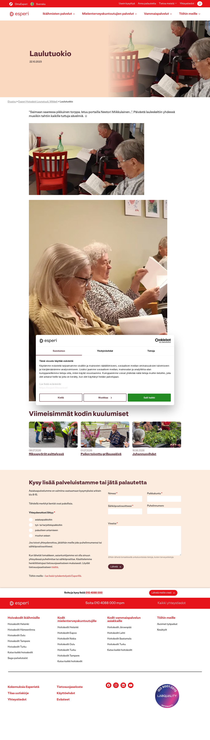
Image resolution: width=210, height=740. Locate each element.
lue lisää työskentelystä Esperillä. (63, 576)
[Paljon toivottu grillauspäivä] (105, 435)
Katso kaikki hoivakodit (20, 652)
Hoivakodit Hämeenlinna (21, 630)
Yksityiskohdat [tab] (105, 351)
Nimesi (112, 493)
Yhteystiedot (187, 3)
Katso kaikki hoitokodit (69, 661)
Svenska (41, 4)
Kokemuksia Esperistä (23, 687)
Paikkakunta (154, 493)
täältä (55, 567)
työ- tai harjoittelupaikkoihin (48, 525)
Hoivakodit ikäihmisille (24, 618)
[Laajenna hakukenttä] (199, 3)
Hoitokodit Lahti (116, 633)
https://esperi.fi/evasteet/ (53, 387)
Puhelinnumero (155, 506)
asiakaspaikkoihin (43, 520)
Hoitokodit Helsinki (68, 627)
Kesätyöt (162, 630)
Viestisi (113, 523)
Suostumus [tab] (59, 351)
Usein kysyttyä (127, 3)
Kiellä (61, 397)
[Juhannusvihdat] (156, 435)
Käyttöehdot (66, 693)
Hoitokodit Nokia (66, 639)
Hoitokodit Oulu (66, 644)
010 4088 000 (94, 593)
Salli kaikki (149, 397)
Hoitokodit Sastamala (119, 639)
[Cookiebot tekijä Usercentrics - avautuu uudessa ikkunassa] (157, 340)
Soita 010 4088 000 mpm (105, 603)
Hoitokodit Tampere (68, 656)
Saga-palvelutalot (18, 658)
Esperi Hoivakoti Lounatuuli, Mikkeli (37, 102)
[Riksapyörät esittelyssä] (53, 435)
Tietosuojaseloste (70, 687)
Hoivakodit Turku (17, 647)
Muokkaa (103, 397)
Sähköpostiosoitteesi (120, 506)
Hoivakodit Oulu (16, 635)
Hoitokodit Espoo (67, 633)
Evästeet (63, 699)
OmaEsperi (21, 4)
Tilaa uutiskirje (18, 693)
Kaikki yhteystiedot (172, 603)
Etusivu (12, 102)
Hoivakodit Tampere (19, 641)
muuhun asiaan (42, 536)
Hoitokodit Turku (66, 650)
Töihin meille (166, 618)
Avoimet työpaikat (167, 624)
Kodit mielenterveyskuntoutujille (77, 619)
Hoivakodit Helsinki (18, 624)
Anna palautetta (147, 3)
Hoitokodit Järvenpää (119, 627)
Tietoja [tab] (151, 351)
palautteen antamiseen (46, 530)
